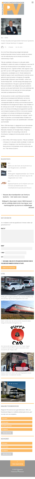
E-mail (3, 252)
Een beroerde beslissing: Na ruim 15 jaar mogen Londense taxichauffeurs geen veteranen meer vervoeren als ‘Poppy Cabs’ (15, 348)
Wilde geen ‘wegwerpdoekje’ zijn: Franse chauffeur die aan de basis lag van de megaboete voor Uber (21, 176)
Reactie (3, 228)
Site (2, 257)
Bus (2, 37)
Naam (2, 246)
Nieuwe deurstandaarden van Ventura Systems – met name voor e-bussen (15, 196)
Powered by (14, 471)
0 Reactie (10, 47)
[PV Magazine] (13, 14)
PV (5, 47)
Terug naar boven (17, 464)
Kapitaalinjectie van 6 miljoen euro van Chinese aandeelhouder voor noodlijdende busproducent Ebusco (20, 186)
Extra (6, 37)
